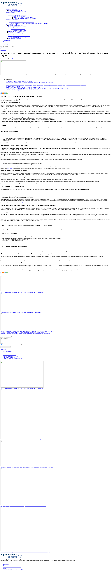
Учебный (36, 82)
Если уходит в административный (13, 82)
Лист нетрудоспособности (11, 24)
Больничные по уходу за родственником (17, 15)
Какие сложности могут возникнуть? (24, 88)
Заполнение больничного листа (18, 29)
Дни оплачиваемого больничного (13, 20)
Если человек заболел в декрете (46, 82)
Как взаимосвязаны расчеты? (12, 90)
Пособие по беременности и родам (18, 11)
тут (50, 183)
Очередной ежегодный (27, 82)
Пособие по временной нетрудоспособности (15, 33)
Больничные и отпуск (10, 12)
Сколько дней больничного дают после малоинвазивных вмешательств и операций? (29, 23)
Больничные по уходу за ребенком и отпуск (23, 17)
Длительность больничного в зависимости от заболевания (21, 22)
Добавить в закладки (16, 58)
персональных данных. (33, 344)
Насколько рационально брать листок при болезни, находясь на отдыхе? (22, 89)
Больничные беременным (11, 9)
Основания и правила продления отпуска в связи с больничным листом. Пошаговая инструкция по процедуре (25, 333)
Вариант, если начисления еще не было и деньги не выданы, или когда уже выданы (24, 85)
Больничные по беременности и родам (16, 10)
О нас (4, 568)
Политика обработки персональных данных (13, 569)
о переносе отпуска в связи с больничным (18, 202)
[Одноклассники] (3, 93)
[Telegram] (5, 93)
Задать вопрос (6, 41)
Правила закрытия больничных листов (17, 31)
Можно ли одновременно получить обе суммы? (54, 85)
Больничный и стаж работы (14, 34)
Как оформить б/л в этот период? (13, 86)
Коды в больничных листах (19, 30)
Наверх (2, 273)
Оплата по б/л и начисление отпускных (14, 83)
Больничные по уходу (10, 13)
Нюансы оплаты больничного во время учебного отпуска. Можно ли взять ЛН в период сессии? (22, 388)
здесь (88, 128)
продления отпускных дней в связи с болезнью (54, 202)
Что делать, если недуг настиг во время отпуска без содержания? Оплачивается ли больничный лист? (23, 332)
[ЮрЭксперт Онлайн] (11, 5)
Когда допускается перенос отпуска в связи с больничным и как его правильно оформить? (21, 439)
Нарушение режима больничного (15, 25)
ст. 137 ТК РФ (10, 168)
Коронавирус (6, 44)
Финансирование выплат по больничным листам (19, 36)
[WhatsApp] (7, 93)
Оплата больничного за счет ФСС (18, 37)
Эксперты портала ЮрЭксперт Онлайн (12, 567)
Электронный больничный (14, 32)
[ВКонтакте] (1, 93)
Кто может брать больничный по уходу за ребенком (24, 18)
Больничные (6, 8)
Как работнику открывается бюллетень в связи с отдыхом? (19, 81)
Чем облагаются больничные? (15, 38)
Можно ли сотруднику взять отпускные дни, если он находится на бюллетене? (23, 87)
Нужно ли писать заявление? (40, 88)
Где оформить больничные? (17, 27)
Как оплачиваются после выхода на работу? (76, 85)
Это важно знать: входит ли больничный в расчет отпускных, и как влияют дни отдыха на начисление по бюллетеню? (27, 467)
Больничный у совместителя (12, 19)
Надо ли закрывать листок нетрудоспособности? (58, 88)
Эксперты (5, 42)
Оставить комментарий (5, 347)
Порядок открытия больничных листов (17, 26)
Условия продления (10, 88)
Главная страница (7, 40)
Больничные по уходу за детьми (18, 16)
